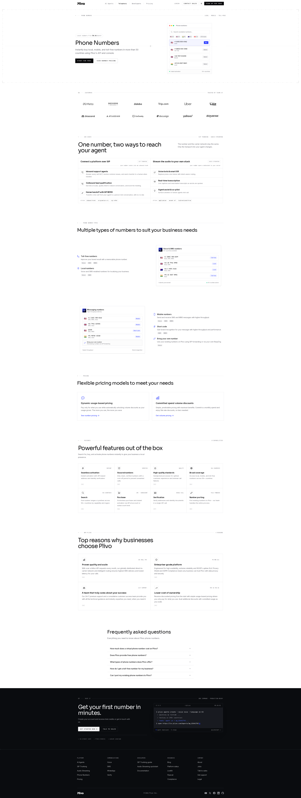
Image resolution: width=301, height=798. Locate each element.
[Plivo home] (81, 3)
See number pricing (89, 416)
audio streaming (214, 161)
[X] (210, 793)
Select (205, 42)
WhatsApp (111, 771)
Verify (109, 775)
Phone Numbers (83, 775)
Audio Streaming (83, 771)
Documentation (143, 771)
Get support (202, 775)
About (200, 762)
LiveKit (169, 771)
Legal (200, 779)
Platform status (173, 766)
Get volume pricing (163, 416)
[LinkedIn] (218, 793)
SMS (109, 766)
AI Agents (80, 762)
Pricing (79, 779)
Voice (109, 762)
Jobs (199, 766)
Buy (206, 57)
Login (177, 3)
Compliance (172, 779)
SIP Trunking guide (144, 762)
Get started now (87, 729)
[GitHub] (223, 793)
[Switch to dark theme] (201, 3)
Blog (169, 762)
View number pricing (106, 61)
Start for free (84, 61)
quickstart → (216, 730)
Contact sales (190, 3)
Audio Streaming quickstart (147, 766)
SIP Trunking (82, 766)
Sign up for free (214, 3)
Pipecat (170, 775)
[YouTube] (206, 793)
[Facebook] (214, 793)
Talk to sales (109, 729)
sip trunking (143, 161)
